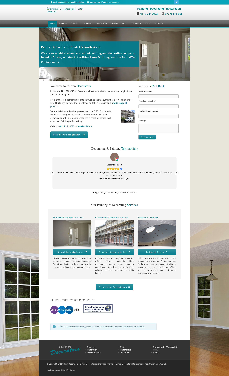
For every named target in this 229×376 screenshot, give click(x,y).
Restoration (92, 350)
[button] (177, 173)
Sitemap (156, 352)
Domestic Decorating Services (70, 252)
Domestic (91, 347)
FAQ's (122, 347)
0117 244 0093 (149, 13)
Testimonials (125, 350)
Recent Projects (94, 352)
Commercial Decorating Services (113, 252)
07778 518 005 (173, 13)
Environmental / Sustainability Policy (68, 2)
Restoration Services (155, 252)
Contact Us (125, 352)
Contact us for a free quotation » (67, 134)
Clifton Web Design (68, 370)
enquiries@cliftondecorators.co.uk (105, 2)
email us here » (85, 126)
